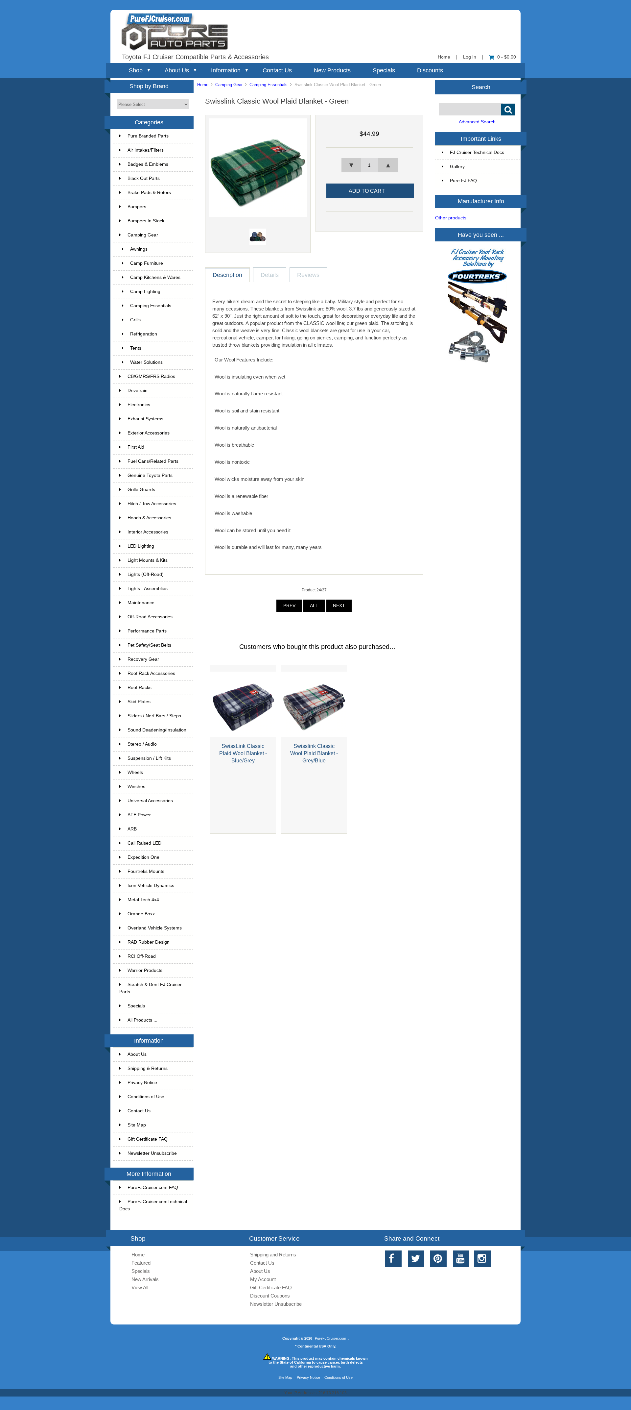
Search (481, 87)
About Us (177, 70)
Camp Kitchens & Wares (155, 277)
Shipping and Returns (273, 1254)
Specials (384, 70)
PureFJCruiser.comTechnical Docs (153, 1205)
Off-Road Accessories (150, 616)
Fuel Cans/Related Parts (153, 461)
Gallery (457, 166)
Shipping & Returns (148, 1068)
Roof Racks (140, 687)
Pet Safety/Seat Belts (149, 645)
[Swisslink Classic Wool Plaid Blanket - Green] (258, 215)
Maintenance (141, 602)
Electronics (139, 404)
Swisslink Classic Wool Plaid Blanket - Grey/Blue (314, 753)
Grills (135, 319)
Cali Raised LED (144, 843)
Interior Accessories (148, 532)
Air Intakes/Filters (146, 150)
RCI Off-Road (142, 956)
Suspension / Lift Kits (149, 758)
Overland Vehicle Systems (155, 928)
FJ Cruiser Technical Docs (477, 152)
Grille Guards (141, 489)
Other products (450, 217)
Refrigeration (143, 334)
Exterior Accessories (149, 433)
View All (139, 1287)
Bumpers (137, 206)
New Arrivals (145, 1279)
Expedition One (143, 857)
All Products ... (142, 1020)
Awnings (139, 249)
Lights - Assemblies (148, 588)
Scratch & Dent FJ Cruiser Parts (150, 988)
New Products (332, 70)
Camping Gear (229, 84)
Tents (135, 348)
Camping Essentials (268, 84)
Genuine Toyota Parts (150, 475)
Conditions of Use (146, 1096)
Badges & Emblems (148, 164)
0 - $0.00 (506, 57)
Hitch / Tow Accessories (152, 503)
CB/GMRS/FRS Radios (151, 376)
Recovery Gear (143, 659)
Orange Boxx (141, 913)
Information (226, 70)
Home (444, 57)
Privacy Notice (142, 1082)
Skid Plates (139, 701)
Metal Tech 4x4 (143, 899)
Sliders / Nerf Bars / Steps (154, 715)
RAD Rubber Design (149, 942)
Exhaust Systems (145, 418)
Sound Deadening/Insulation (157, 730)
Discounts (430, 70)
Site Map (137, 1125)
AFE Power (139, 814)
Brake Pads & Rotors (149, 192)
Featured (141, 1263)
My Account (263, 1279)
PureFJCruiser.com (330, 1338)
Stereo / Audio (142, 744)
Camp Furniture (146, 263)
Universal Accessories (150, 800)
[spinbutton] (369, 165)
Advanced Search (477, 121)
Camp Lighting (145, 291)
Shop (136, 70)
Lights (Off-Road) (146, 574)
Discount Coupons (270, 1296)
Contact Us (277, 70)
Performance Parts (147, 631)
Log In (469, 57)
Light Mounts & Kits (148, 560)
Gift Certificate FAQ (148, 1139)
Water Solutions (146, 362)
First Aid (136, 447)
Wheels (135, 772)
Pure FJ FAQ (463, 180)
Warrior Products (145, 970)
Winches (136, 786)
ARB (132, 829)
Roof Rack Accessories (151, 673)
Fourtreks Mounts (146, 871)
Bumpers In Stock (146, 220)
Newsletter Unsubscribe (152, 1153)
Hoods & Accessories (149, 517)
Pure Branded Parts (148, 136)
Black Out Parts (144, 178)
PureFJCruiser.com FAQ (153, 1187)
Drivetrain (138, 390)
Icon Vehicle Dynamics (151, 885)
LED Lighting (141, 546)
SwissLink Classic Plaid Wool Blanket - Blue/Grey (243, 753)
